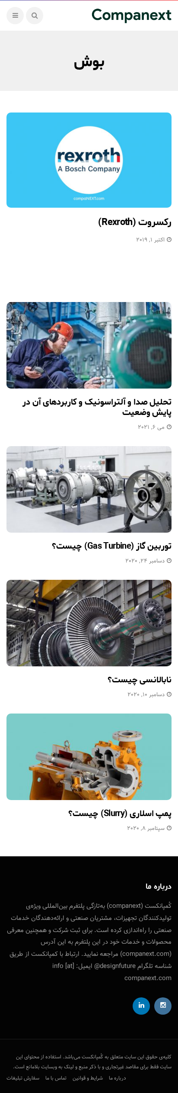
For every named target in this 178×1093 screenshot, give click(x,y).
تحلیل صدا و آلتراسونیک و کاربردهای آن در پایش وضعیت (97, 407)
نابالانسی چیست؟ (140, 680)
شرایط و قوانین (88, 1078)
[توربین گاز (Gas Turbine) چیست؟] (89, 489)
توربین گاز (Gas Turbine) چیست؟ (112, 546)
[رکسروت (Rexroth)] (89, 160)
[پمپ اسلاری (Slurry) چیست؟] (89, 757)
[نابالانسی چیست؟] (89, 623)
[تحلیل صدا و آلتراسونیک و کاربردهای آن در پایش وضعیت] (89, 345)
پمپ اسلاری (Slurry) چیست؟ (120, 814)
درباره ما (117, 1078)
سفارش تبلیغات (22, 1078)
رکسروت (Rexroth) (135, 222)
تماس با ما (56, 1078)
